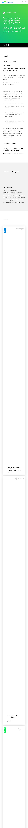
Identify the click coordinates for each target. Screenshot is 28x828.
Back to (11, 12)
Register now (6, 153)
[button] (25, 1)
